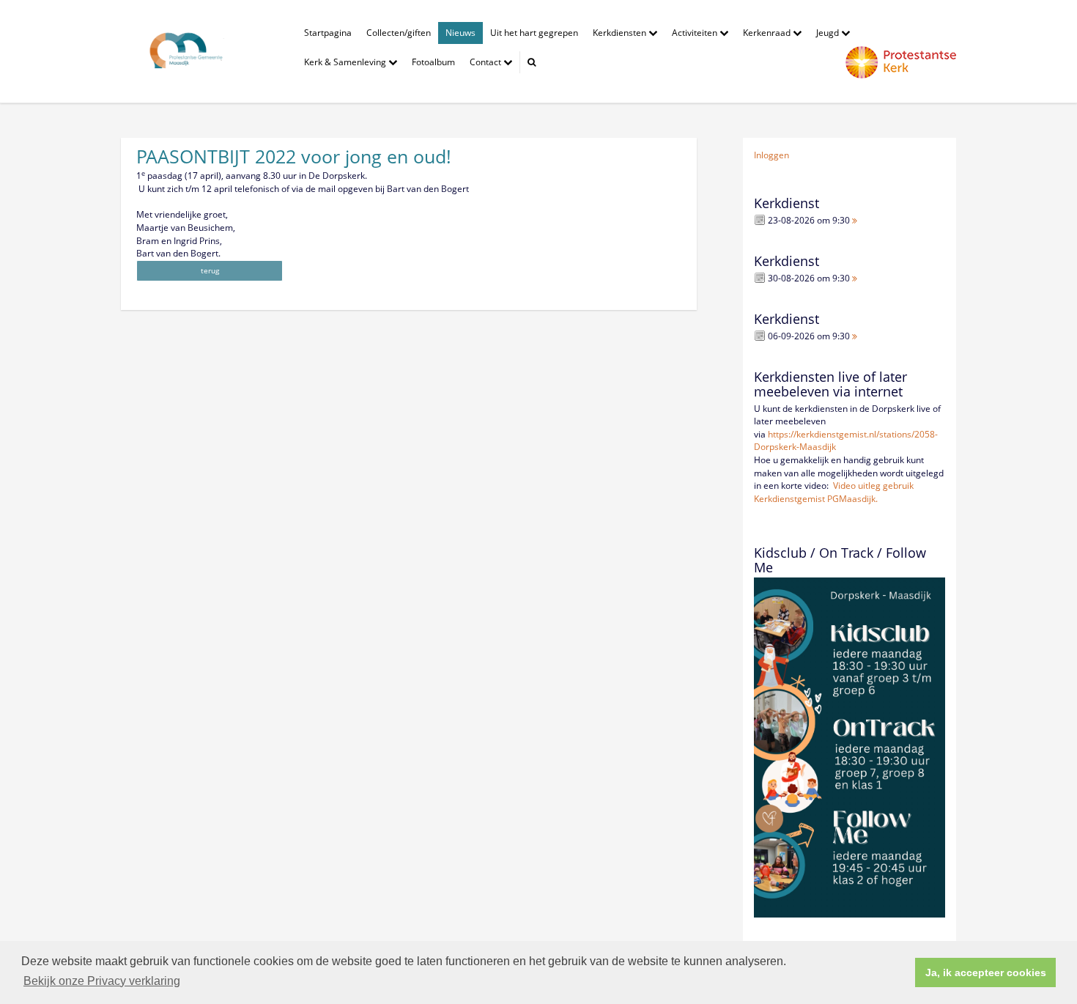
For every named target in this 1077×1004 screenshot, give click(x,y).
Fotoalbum (433, 62)
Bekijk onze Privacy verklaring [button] (101, 981)
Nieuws (460, 32)
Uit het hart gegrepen (534, 32)
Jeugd (828, 32)
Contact (486, 62)
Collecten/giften (398, 32)
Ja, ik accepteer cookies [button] (985, 972)
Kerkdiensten (620, 32)
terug (210, 270)
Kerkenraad (768, 32)
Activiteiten (695, 32)
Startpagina (328, 32)
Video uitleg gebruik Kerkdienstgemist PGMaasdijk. (834, 492)
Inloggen (771, 155)
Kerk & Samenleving (346, 62)
